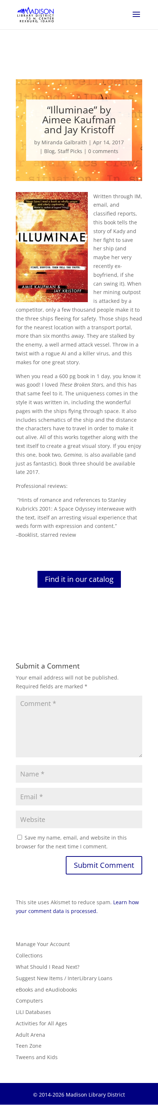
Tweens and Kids (37, 1057)
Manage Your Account (43, 944)
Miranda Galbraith (64, 142)
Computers (29, 1000)
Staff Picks (70, 151)
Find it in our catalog (79, 579)
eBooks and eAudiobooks (46, 989)
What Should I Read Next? (47, 966)
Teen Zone (29, 1045)
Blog (49, 151)
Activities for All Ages (41, 1023)
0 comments (103, 151)
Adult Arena (30, 1034)
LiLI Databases (33, 1011)
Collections (29, 955)
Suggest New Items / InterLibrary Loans (64, 978)
